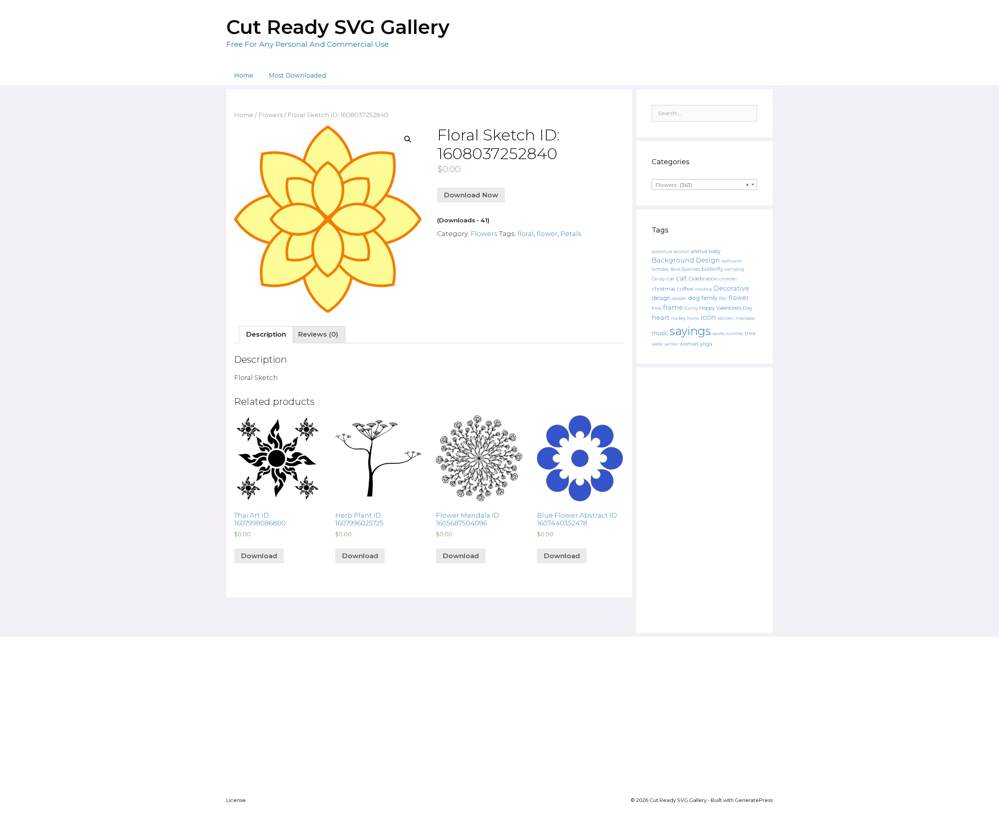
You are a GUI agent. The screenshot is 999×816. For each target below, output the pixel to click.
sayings (690, 331)
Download (259, 556)
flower (547, 234)
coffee (685, 289)
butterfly (712, 269)
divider (679, 298)
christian (728, 279)
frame (673, 307)
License (236, 800)
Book (675, 269)
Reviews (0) (318, 334)
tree (750, 333)
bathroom (732, 261)
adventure (662, 251)
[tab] (266, 335)
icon (708, 317)
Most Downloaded (297, 75)
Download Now (471, 195)
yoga (706, 344)
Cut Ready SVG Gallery (338, 27)
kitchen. (726, 318)
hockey (678, 318)
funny (691, 308)
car (670, 279)
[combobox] (704, 184)
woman (689, 344)
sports (719, 333)
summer (734, 333)
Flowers (270, 115)
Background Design (686, 260)
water (657, 344)
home (693, 318)
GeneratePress (754, 800)
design (661, 298)
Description (266, 334)
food (656, 308)
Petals (570, 234)
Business (691, 269)
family (709, 298)
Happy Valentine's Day (725, 308)
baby (715, 251)
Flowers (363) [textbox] (702, 184)
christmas (663, 289)
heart (661, 317)
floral (525, 234)
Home (243, 75)
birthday (660, 269)
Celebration (703, 279)
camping (734, 269)
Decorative (731, 288)
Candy (658, 279)
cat (681, 278)
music (660, 333)
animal (698, 251)
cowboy (703, 289)
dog (694, 298)
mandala (745, 318)
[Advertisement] (704, 500)
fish (723, 298)
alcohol (681, 251)
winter (671, 344)
